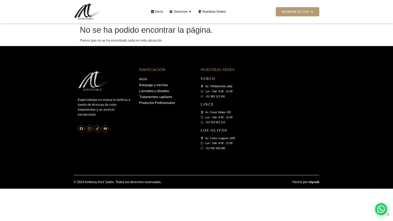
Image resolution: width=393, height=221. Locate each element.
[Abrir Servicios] (190, 11)
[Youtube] (105, 128)
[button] (381, 209)
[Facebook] (81, 128)
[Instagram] (89, 128)
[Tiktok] (97, 128)
